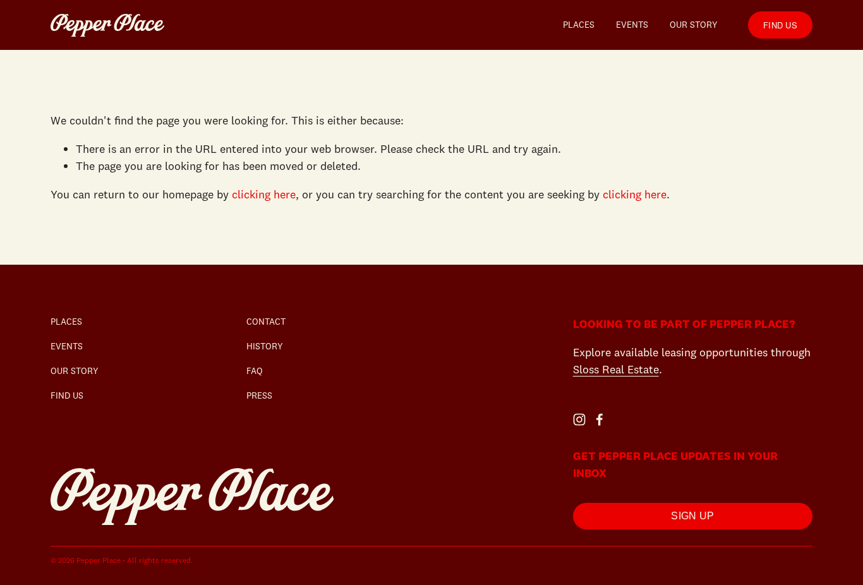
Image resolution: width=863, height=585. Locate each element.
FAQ (254, 371)
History (264, 346)
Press (259, 395)
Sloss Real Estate (616, 369)
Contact (266, 321)
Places (578, 24)
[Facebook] (599, 419)
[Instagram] (579, 419)
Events (632, 24)
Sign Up (692, 515)
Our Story (694, 24)
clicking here (264, 194)
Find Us (780, 25)
